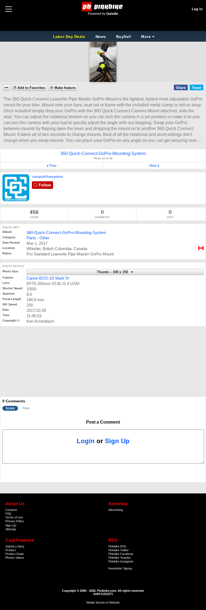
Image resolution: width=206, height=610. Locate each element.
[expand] (6, 88)
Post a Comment (103, 422)
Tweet (196, 88)
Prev (53, 166)
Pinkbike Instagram (120, 561)
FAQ (8, 513)
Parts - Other (38, 238)
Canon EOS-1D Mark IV (48, 278)
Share (181, 88)
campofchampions (47, 176)
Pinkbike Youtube (119, 557)
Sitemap (10, 529)
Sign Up (117, 441)
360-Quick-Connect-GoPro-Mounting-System (66, 232)
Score (10, 408)
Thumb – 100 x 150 (113, 272)
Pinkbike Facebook (120, 553)
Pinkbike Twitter (118, 550)
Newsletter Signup (120, 568)
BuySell (123, 36)
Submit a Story (14, 546)
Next (153, 166)
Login (86, 441)
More (146, 36)
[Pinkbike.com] (103, 6)
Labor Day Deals (69, 36)
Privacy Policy (14, 521)
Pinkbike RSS (117, 546)
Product (10, 550)
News (100, 36)
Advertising (115, 509)
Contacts (11, 509)
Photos (9, 557)
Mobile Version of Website (103, 602)
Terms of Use (14, 517)
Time (26, 408)
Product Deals (14, 553)
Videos (19, 557)
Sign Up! (10, 525)
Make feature (64, 88)
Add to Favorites (31, 88)
